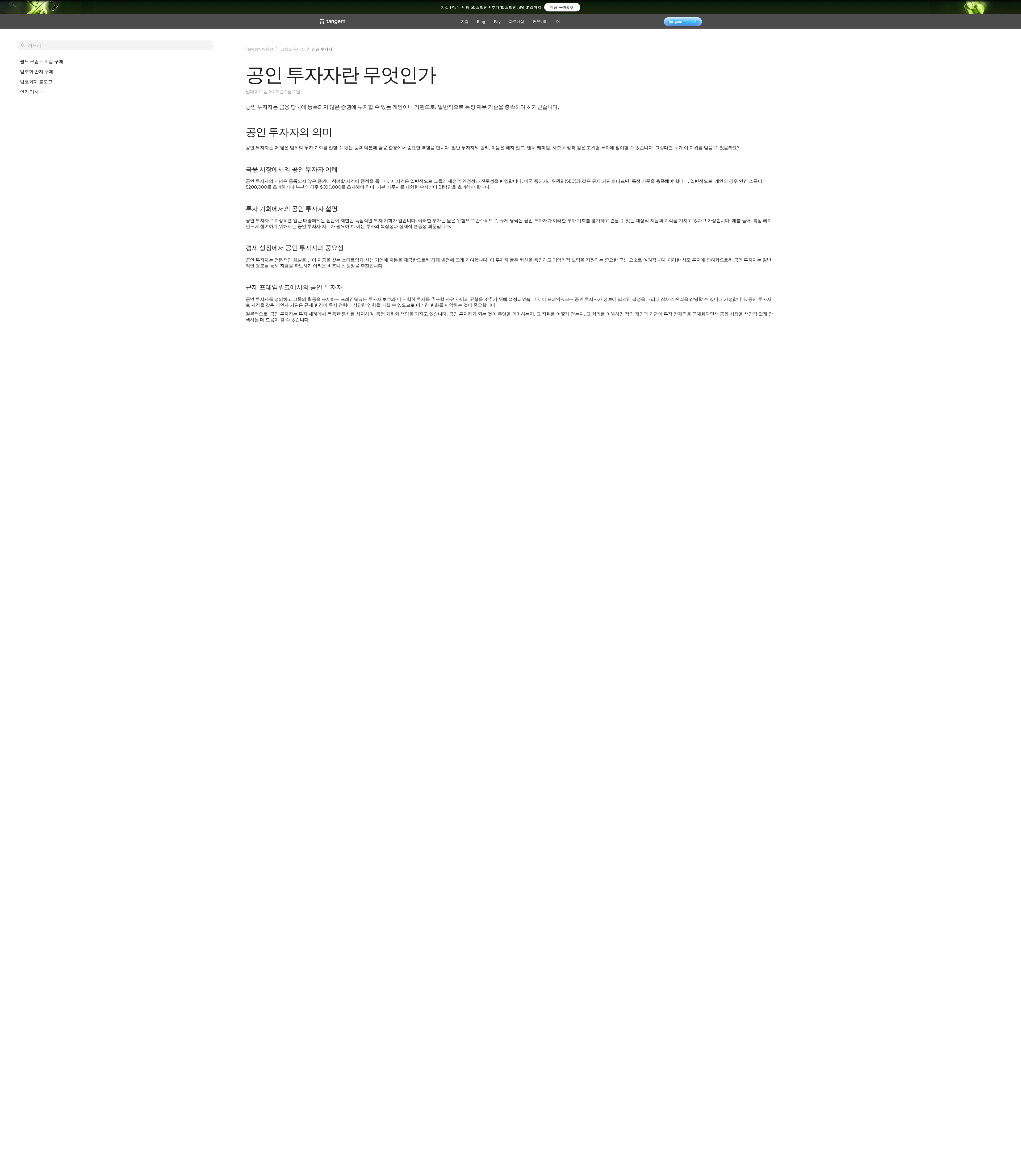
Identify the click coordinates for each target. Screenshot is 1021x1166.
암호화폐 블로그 (36, 81)
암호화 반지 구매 (36, 71)
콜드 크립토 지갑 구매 (41, 61)
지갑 (464, 21)
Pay (497, 21)
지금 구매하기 (562, 7)
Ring (481, 21)
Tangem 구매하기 (683, 21)
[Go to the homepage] (332, 21)
